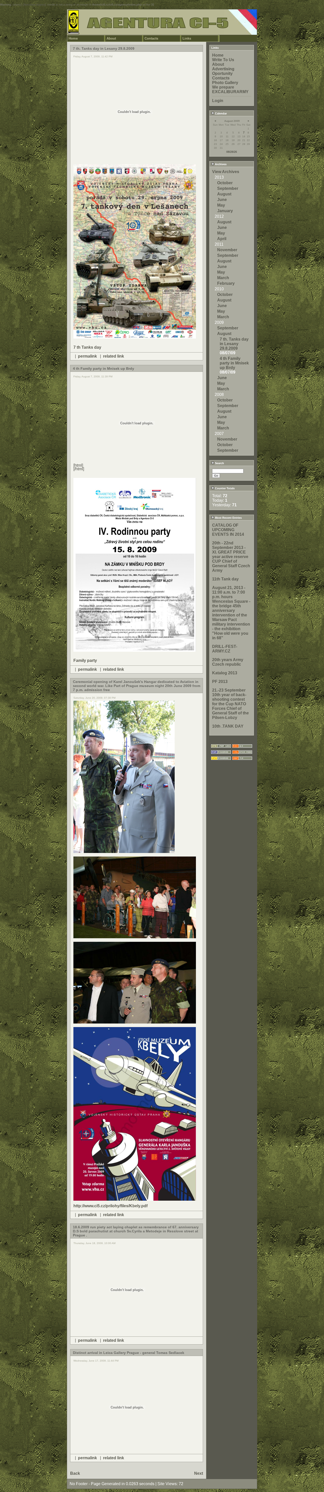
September (227, 188)
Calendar (220, 113)
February (226, 283)
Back (75, 1473)
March (223, 278)
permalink (87, 356)
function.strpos (34, 4)
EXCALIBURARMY (230, 92)
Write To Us (223, 60)
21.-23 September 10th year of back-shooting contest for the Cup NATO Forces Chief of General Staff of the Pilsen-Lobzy (230, 704)
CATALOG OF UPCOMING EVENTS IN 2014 (228, 530)
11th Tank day (225, 579)
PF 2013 (220, 681)
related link (113, 356)
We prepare (223, 87)
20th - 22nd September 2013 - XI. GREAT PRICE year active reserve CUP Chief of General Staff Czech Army (231, 557)
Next (198, 1473)
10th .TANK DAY (228, 726)
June (222, 199)
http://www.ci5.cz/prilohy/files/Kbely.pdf (110, 1206)
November (227, 250)
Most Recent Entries (228, 517)
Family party (85, 660)
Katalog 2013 (224, 673)
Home (73, 38)
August (224, 194)
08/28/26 (231, 151)
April (221, 239)
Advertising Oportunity (223, 71)
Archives (220, 164)
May (221, 205)
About (111, 38)
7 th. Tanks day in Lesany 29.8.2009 (234, 343)
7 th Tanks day (87, 347)
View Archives (225, 172)
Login (217, 100)
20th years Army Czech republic (227, 662)
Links (187, 38)
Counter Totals (224, 488)
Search (219, 463)
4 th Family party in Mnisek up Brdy (234, 363)
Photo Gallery (225, 82)
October (225, 183)
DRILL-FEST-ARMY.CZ (224, 648)
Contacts (151, 38)
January (225, 211)
